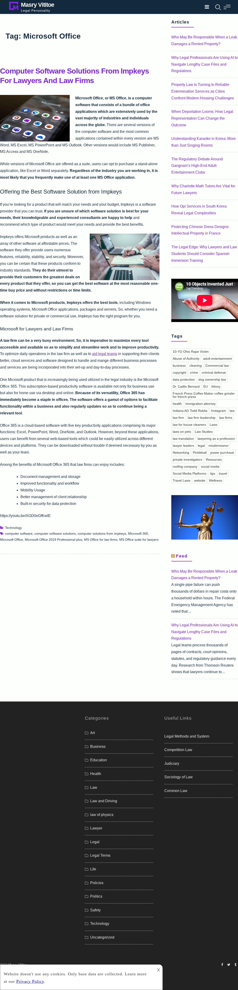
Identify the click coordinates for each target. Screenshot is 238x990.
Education (98, 760)
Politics (96, 896)
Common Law (175, 791)
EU (205, 386)
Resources (214, 459)
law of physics (101, 815)
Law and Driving (103, 801)
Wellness (215, 480)
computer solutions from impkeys (102, 533)
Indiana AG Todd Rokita (190, 411)
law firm (178, 417)
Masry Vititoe (37, 4)
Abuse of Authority (186, 358)
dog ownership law (212, 379)
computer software (19, 533)
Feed (182, 556)
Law (93, 787)
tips (212, 473)
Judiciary (171, 763)
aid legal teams (104, 354)
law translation (183, 438)
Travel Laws (181, 480)
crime (194, 372)
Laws (213, 424)
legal (201, 445)
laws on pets (182, 431)
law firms (225, 417)
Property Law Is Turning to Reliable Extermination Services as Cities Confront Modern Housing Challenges (202, 91)
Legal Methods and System (186, 736)
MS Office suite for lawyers (139, 539)
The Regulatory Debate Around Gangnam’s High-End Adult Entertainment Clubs (197, 166)
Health (95, 774)
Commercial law (217, 365)
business (179, 365)
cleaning (195, 365)
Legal (94, 842)
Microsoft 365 (138, 533)
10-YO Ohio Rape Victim (191, 351)
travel (223, 473)
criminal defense (214, 372)
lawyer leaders (183, 445)
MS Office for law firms (100, 539)
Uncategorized (102, 937)
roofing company (185, 466)
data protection (184, 379)
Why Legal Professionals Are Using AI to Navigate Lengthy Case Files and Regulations (204, 64)
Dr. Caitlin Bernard (186, 386)
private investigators (187, 459)
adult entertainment (217, 358)
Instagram (218, 411)
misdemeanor (218, 445)
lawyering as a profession (216, 438)
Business (98, 746)
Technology (13, 528)
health (177, 404)
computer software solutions (55, 533)
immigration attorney (200, 404)
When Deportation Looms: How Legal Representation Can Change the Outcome (202, 118)
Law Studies (204, 431)
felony (216, 386)
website (199, 480)
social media (210, 466)
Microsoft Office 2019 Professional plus (53, 539)
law (232, 411)
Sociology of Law (178, 777)
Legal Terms (100, 855)
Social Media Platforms (189, 473)
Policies (96, 883)
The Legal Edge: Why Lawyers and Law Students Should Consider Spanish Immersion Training (204, 253)
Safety (95, 910)
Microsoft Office (11, 539)
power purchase (222, 452)
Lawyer (96, 828)
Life (93, 869)
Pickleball (200, 452)
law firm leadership (201, 417)
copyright (179, 372)
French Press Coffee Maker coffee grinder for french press (204, 395)
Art (92, 733)
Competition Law (178, 750)
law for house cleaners (189, 424)
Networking (181, 452)
